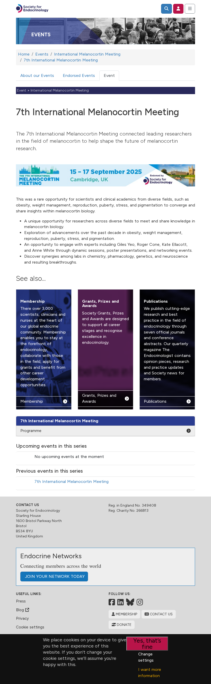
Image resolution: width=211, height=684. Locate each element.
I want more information (149, 672)
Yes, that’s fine (147, 643)
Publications (156, 301)
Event (109, 75)
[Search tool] (166, 9)
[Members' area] (178, 9)
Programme (30, 430)
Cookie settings (30, 627)
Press (21, 601)
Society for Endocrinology (38, 510)
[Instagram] (140, 602)
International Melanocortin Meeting (60, 90)
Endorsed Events (79, 75)
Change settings (146, 657)
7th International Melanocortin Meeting (71, 481)
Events (40, 35)
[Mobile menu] (190, 9)
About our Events (37, 75)
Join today (54, 576)
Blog (20, 610)
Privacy (22, 618)
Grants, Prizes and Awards (100, 303)
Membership (32, 301)
